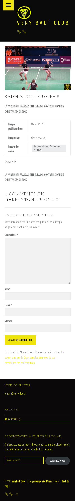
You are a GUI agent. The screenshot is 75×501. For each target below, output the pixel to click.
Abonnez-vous (57, 460)
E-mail (8, 305)
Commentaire (11, 235)
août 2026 (13, 419)
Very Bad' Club (43, 22)
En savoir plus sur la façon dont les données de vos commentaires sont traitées (34, 357)
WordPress (47, 481)
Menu (8, 5)
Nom (7, 289)
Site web (8, 321)
